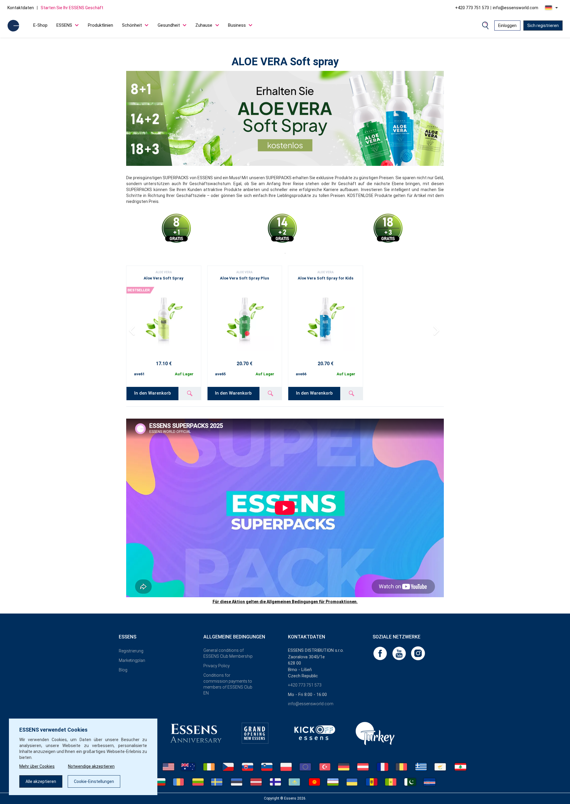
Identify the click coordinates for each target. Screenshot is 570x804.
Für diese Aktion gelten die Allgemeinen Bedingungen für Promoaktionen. (285, 601)
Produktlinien (100, 25)
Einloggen (507, 25)
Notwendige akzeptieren (91, 766)
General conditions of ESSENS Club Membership (228, 653)
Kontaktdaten (20, 7)
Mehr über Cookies (37, 766)
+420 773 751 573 (472, 7)
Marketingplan (132, 660)
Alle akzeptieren (41, 781)
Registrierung (131, 651)
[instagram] (418, 653)
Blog (123, 670)
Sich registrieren (543, 25)
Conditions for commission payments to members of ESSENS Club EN (227, 684)
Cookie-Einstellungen (94, 781)
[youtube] (400, 653)
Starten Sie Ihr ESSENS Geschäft (72, 7)
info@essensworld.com (515, 7)
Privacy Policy (216, 665)
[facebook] (381, 653)
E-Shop (40, 25)
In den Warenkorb (152, 393)
